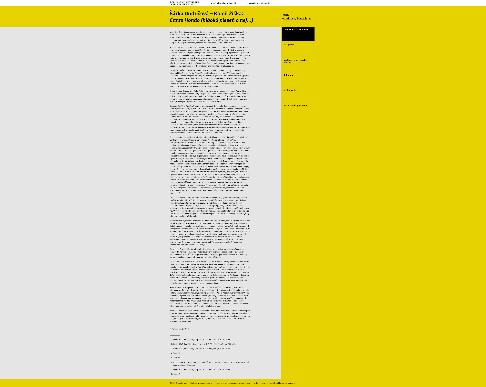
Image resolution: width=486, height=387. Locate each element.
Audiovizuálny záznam (295, 105)
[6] (174, 210)
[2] (227, 73)
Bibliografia (290, 90)
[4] (186, 182)
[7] (189, 254)
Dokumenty (290, 75)
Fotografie (289, 44)
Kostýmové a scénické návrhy (295, 61)
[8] (244, 292)
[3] (215, 155)
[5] (179, 192)
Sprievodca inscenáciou (296, 29)
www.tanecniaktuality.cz (186, 365)
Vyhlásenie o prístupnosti (258, 3)
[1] (201, 73)
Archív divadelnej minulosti (223, 3)
